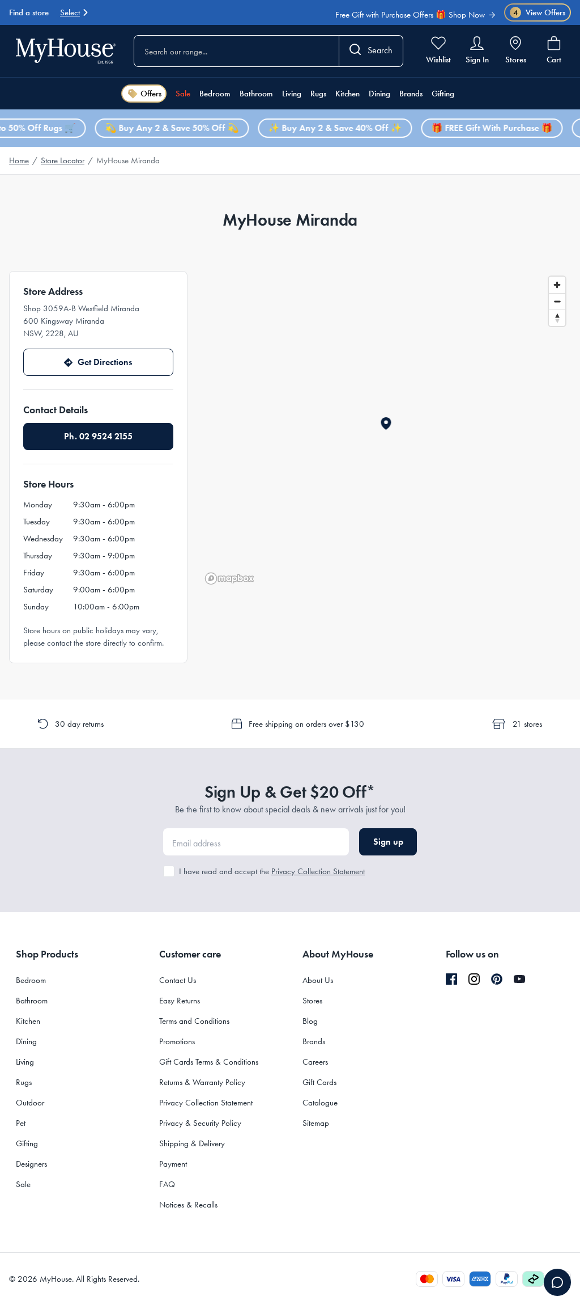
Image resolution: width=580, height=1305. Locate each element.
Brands (411, 93)
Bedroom (215, 93)
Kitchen (347, 93)
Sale (183, 93)
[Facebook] (451, 979)
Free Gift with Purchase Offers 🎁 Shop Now (410, 14)
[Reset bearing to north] (557, 318)
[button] (386, 423)
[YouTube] (519, 979)
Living (291, 93)
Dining (379, 93)
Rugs (318, 93)
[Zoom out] (557, 301)
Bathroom (256, 93)
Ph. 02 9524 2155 (98, 436)
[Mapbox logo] (229, 578)
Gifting (443, 93)
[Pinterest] (496, 979)
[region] (386, 429)
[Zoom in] (557, 285)
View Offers (539, 12)
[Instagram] (474, 979)
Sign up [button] (388, 841)
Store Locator (62, 160)
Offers (150, 93)
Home (19, 160)
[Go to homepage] (66, 51)
